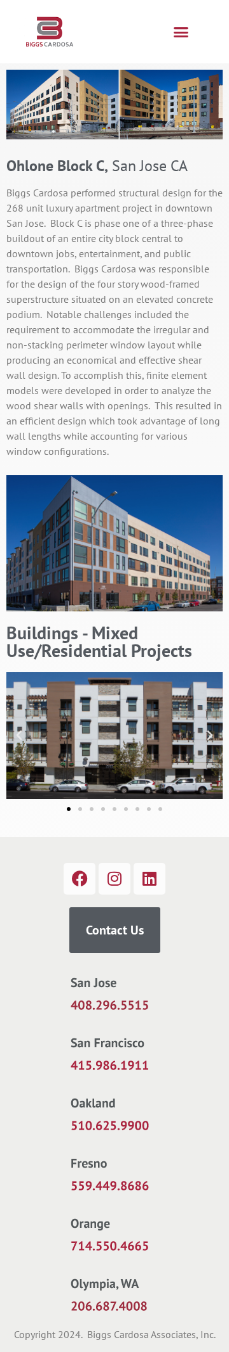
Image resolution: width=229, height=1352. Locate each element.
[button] (181, 32)
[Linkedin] (149, 879)
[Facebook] (79, 879)
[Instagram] (114, 879)
